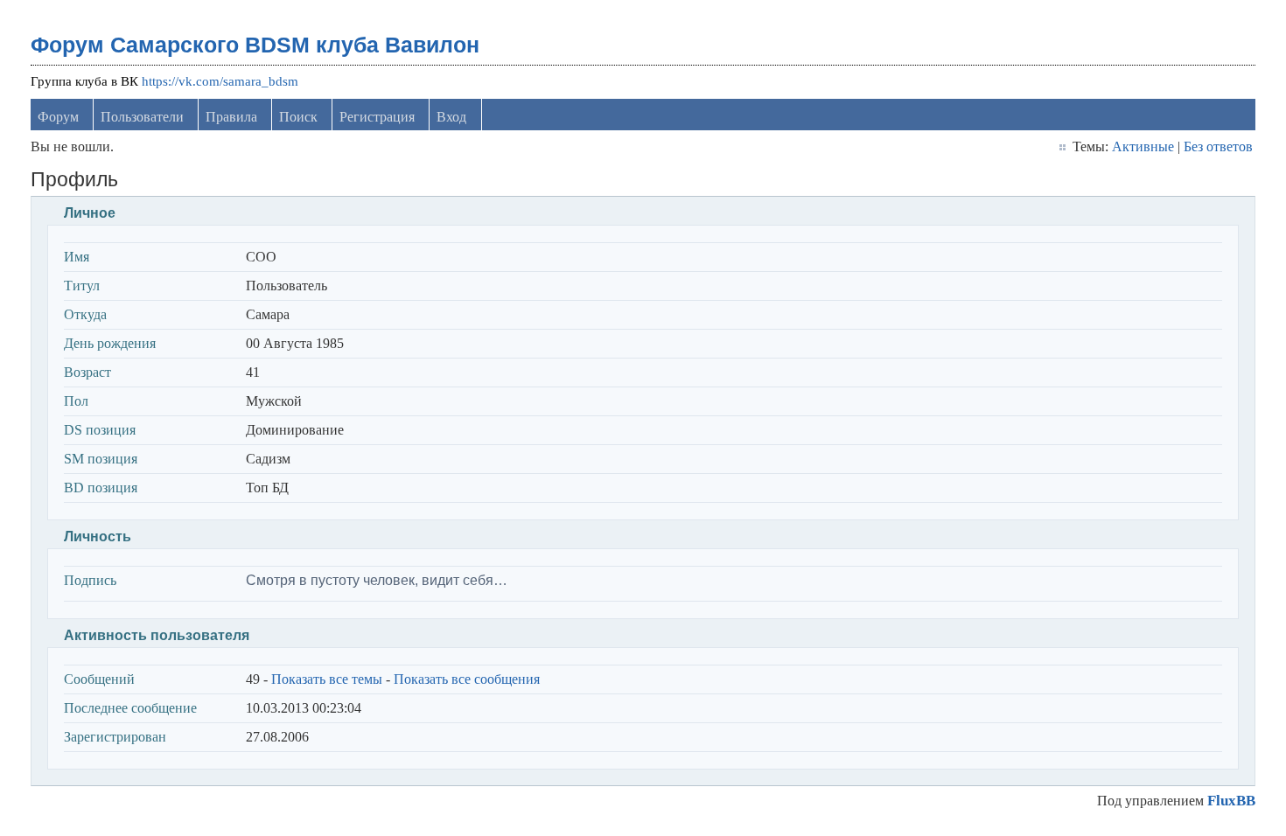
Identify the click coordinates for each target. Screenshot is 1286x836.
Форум (58, 116)
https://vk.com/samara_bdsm (220, 81)
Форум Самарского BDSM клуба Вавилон (255, 44)
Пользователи (142, 116)
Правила (231, 116)
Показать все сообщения (467, 679)
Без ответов (1218, 146)
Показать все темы (326, 679)
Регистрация (377, 116)
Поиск (298, 116)
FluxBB (1231, 800)
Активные (1143, 146)
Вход (451, 116)
